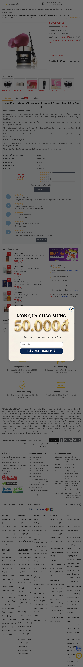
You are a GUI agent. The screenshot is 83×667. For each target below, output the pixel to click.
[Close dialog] (71, 309)
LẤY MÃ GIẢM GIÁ (41, 351)
